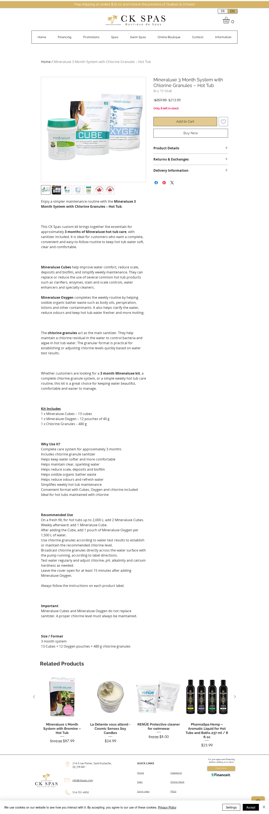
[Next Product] (234, 696)
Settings (231, 807)
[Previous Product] (34, 696)
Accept (250, 807)
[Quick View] (62, 697)
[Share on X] (172, 182)
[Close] (263, 807)
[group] (134, 711)
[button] (230, 20)
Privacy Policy (167, 807)
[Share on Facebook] (156, 182)
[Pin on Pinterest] (164, 182)
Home (46, 61)
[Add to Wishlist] (223, 121)
